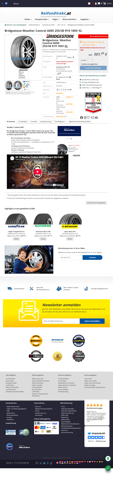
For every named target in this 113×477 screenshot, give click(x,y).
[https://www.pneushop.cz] (92, 461)
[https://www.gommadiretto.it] (67, 461)
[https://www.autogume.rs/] (77, 463)
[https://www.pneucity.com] (97, 461)
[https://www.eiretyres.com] (100, 461)
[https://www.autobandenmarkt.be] (87, 461)
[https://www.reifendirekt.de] (57, 461)
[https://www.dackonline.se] (65, 461)
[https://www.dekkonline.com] (70, 461)
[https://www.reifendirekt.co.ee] (70, 463)
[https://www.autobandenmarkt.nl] (75, 461)
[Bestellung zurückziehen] (93, 3)
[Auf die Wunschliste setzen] (88, 117)
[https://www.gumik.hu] (102, 461)
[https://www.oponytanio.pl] (57, 463)
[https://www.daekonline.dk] (72, 461)
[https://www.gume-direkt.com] (85, 461)
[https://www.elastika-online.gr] (62, 463)
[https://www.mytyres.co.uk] (77, 461)
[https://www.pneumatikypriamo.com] (95, 461)
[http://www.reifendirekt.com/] (80, 463)
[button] (108, 458)
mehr (88, 421)
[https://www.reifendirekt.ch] (62, 461)
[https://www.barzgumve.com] (65, 463)
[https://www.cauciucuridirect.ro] (60, 463)
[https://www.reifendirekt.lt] (72, 463)
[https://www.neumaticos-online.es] (80, 461)
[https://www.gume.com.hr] (67, 463)
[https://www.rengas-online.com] (90, 461)
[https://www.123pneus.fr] (60, 461)
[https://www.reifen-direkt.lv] (75, 463)
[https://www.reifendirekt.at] (82, 461)
